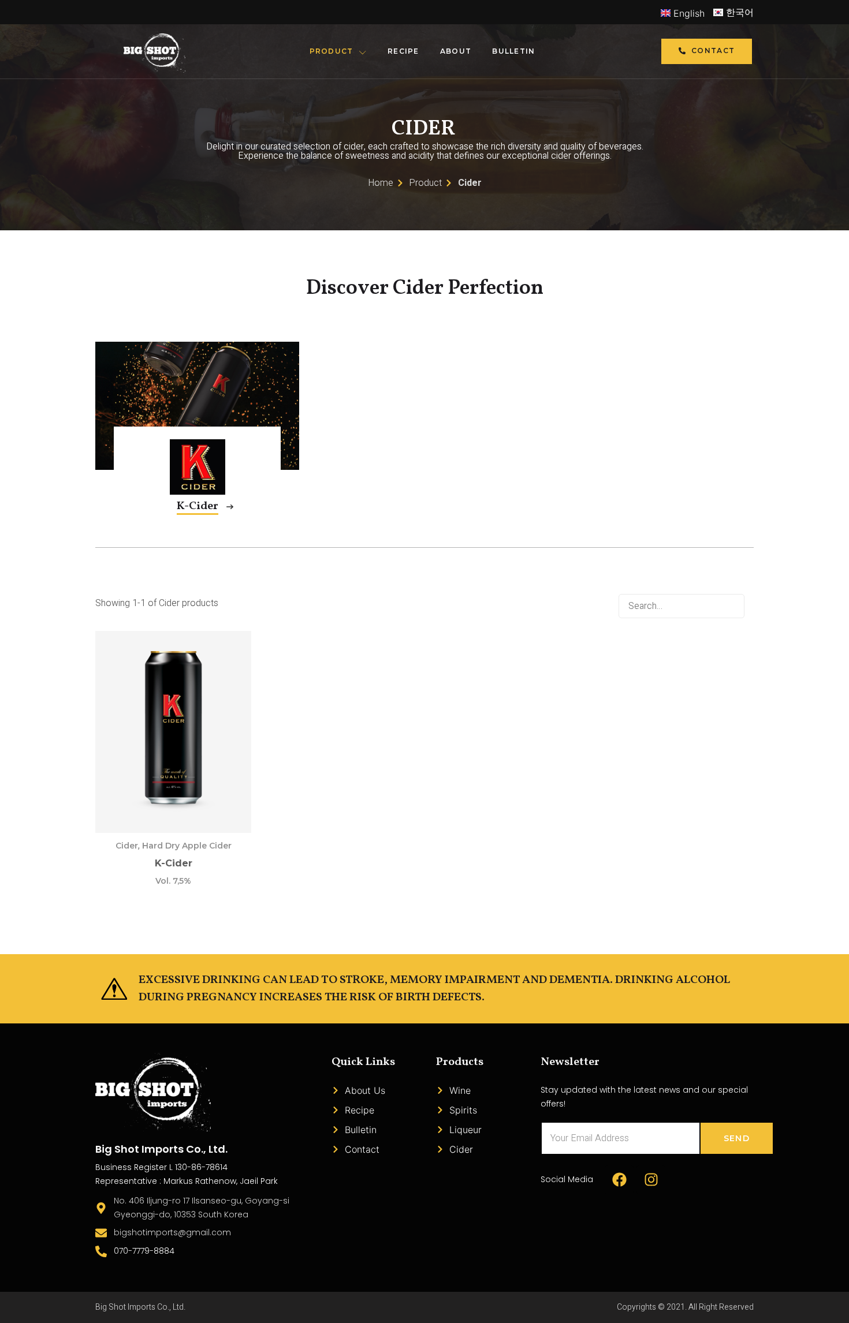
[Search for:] (685, 603)
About (456, 51)
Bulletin (513, 51)
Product (331, 51)
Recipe (403, 51)
